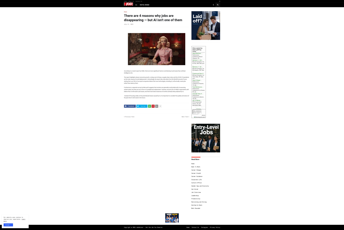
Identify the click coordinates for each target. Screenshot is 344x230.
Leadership (195, 195)
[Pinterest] (153, 106)
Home (125, 1)
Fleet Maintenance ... (197, 87)
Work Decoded (195, 208)
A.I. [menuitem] (136, 5)
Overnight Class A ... (197, 94)
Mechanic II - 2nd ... (197, 60)
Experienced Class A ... (198, 73)
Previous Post (129, 117)
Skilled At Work (196, 205)
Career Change (196, 170)
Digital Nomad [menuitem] (144, 5)
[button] (213, 5)
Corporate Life (196, 179)
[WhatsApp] (149, 106)
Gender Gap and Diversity (200, 186)
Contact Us (139, 1)
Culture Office (196, 183)
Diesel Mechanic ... (197, 53)
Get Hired (194, 189)
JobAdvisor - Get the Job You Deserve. (149, 227)
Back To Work (195, 167)
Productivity (195, 199)
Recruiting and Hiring (198, 202)
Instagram (204, 227)
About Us (131, 1)
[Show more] (160, 106)
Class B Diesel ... (197, 80)
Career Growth (196, 173)
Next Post (185, 117)
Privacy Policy (215, 227)
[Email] (156, 106)
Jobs (203, 115)
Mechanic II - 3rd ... (197, 67)
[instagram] (219, 1)
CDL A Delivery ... (197, 100)
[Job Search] (199, 116)
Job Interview (196, 192)
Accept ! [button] (8, 225)
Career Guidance (196, 176)
